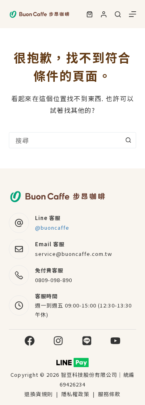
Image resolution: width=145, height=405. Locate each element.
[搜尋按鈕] (128, 140)
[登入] (104, 14)
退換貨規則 (38, 394)
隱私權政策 (76, 394)
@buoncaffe (52, 227)
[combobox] (65, 140)
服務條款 (109, 394)
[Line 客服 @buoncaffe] (19, 223)
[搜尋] (118, 14)
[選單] (132, 14)
